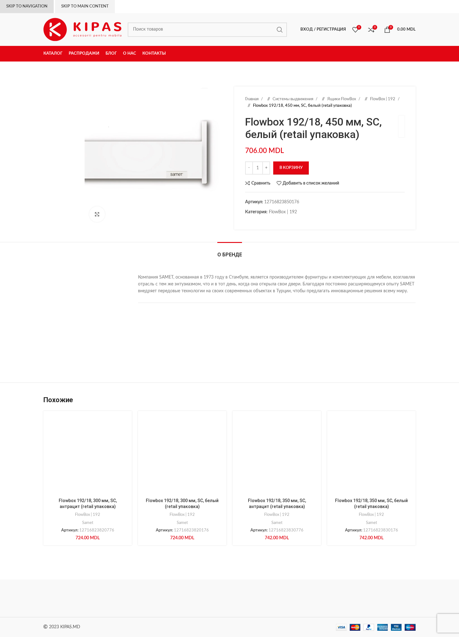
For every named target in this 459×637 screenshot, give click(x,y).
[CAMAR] (123, 598)
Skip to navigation (26, 6)
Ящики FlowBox (342, 99)
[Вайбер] (286, 222)
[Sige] (389, 598)
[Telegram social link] (279, 222)
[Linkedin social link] (267, 222)
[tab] (229, 251)
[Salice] (282, 598)
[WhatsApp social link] (273, 222)
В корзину (291, 168)
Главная (252, 99)
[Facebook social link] (248, 222)
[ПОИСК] (280, 29)
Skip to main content (85, 6)
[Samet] (176, 598)
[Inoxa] (229, 598)
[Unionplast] (335, 598)
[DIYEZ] (69, 598)
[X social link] (254, 222)
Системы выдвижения (293, 99)
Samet (87, 523)
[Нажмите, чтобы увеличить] (97, 214)
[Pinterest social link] (261, 222)
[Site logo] (82, 29)
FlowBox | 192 (383, 99)
